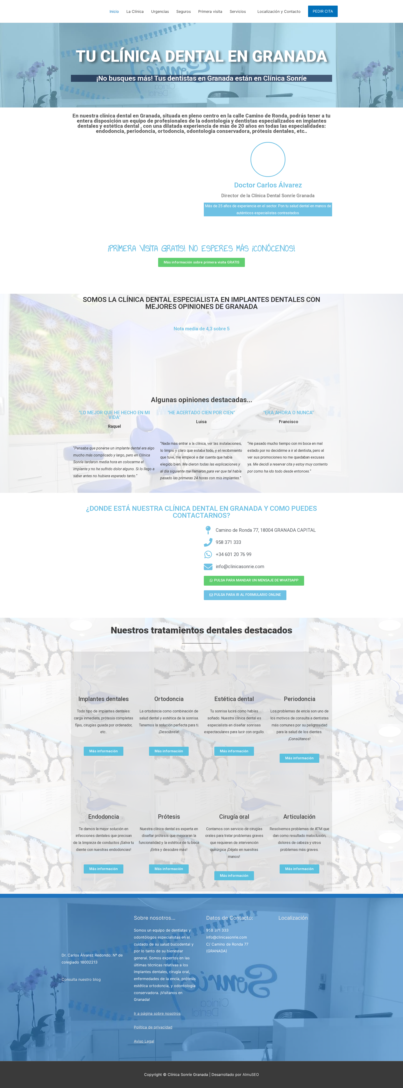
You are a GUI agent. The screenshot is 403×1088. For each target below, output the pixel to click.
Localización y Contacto (279, 11)
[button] (201, 262)
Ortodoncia (169, 699)
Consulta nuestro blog (81, 979)
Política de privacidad (153, 1027)
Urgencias (160, 11)
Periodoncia (299, 699)
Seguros (183, 11)
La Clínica (135, 11)
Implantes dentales (103, 699)
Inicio (114, 11)
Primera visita (210, 11)
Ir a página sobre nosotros (157, 1013)
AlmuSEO (251, 1074)
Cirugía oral (234, 816)
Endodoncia (103, 816)
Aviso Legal (144, 1041)
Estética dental (234, 699)
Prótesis (169, 816)
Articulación (299, 816)
